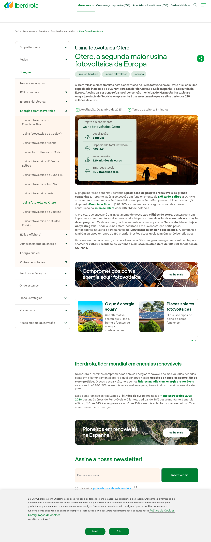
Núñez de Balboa (169, 196)
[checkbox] (76, 488)
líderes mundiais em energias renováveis (166, 381)
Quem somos (86, 5)
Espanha (139, 74)
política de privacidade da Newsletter (114, 488)
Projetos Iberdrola (88, 74)
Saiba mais (176, 274)
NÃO (95, 531)
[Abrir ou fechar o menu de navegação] (203, 7)
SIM (119, 531)
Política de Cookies (162, 510)
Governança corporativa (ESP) (113, 5)
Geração (43, 31)
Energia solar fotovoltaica (63, 31)
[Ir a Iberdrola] (17, 6)
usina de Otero (104, 208)
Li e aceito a (127, 488)
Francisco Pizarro (101, 204)
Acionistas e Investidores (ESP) (150, 5)
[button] (65, 47)
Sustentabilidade (180, 5)
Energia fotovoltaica (116, 74)
